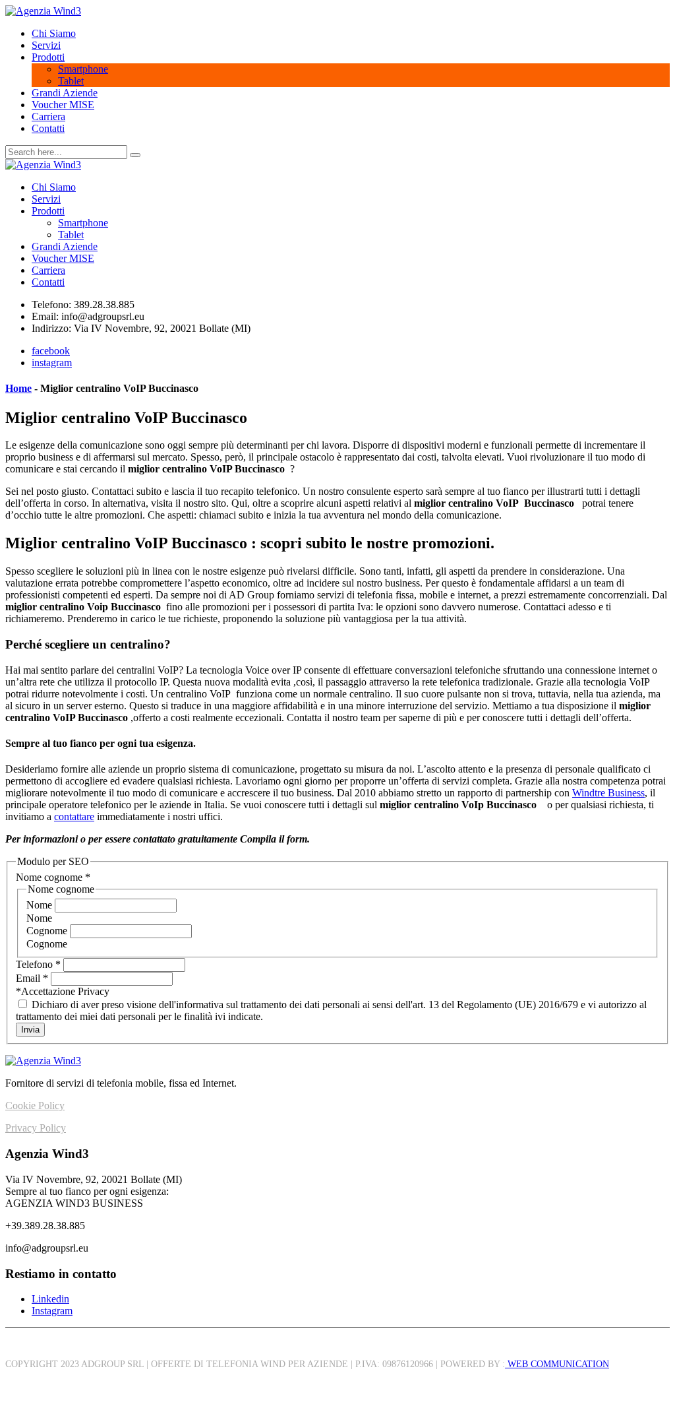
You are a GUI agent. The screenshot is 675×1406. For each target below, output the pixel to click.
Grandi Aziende (65, 92)
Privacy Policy (35, 1128)
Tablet (71, 80)
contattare (74, 816)
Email (32, 978)
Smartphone (83, 69)
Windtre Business (608, 792)
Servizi (46, 45)
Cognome (48, 930)
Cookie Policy (35, 1105)
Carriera (48, 116)
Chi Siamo (54, 33)
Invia (30, 1030)
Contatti (48, 128)
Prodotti (48, 57)
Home (18, 388)
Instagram (52, 1310)
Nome (40, 905)
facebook (51, 350)
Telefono (38, 964)
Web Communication (557, 1364)
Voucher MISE (63, 104)
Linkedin (50, 1298)
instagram (52, 362)
